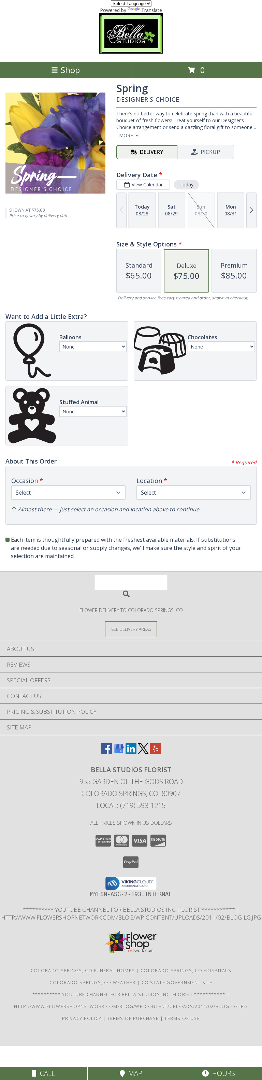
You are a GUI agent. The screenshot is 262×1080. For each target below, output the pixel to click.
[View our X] (143, 752)
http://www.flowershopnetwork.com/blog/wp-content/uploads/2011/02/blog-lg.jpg (131, 917)
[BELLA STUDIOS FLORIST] (131, 51)
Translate (151, 10)
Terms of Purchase (133, 1018)
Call (46, 1073)
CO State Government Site (177, 982)
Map (133, 1073)
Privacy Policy (81, 1018)
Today (186, 184)
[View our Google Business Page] (118, 752)
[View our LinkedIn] (131, 752)
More (126, 135)
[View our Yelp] (155, 752)
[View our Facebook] (106, 752)
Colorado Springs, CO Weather (92, 982)
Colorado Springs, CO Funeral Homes (83, 970)
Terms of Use (182, 1018)
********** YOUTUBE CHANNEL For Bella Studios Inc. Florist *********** (129, 909)
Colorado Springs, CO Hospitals (186, 970)
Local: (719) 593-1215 (131, 805)
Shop (70, 69)
